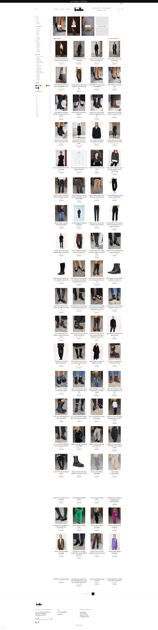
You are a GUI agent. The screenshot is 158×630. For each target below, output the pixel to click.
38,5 (37, 115)
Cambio (38, 77)
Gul (42, 85)
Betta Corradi (39, 68)
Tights (38, 47)
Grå (40, 85)
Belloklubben (107, 8)
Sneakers (38, 44)
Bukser (38, 30)
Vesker (38, 22)
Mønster (49, 85)
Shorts (38, 40)
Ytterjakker (39, 51)
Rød (36, 88)
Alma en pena (39, 61)
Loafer (38, 36)
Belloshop (39, 66)
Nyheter (68, 9)
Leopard (47, 85)
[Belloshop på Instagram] (36, 622)
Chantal (38, 79)
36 (37, 108)
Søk (58, 610)
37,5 (37, 112)
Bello (38, 64)
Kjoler (38, 34)
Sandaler (38, 38)
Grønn (38, 85)
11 (89, 594)
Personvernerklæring (62, 612)
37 (37, 110)
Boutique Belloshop (40, 72)
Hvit (44, 85)
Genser (38, 31)
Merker (57, 9)
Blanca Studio (39, 71)
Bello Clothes (39, 65)
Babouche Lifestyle (40, 62)
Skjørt (38, 41)
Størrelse (38, 91)
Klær (37, 19)
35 (37, 106)
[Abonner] (51, 618)
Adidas (38, 58)
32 (37, 103)
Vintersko (38, 50)
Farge (37, 83)
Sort (38, 88)
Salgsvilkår (59, 614)
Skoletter (38, 43)
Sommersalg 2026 (102, 10)
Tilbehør (38, 23)
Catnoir (38, 78)
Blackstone (39, 69)
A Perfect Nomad (40, 56)
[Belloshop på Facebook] (38, 622)
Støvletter (38, 46)
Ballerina (38, 28)
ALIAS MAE (38, 59)
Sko (37, 20)
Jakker (38, 33)
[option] (79, 1)
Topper (38, 48)
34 (37, 105)
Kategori (38, 26)
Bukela (38, 74)
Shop (62, 9)
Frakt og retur (97, 8)
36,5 (37, 109)
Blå (36, 85)
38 (37, 113)
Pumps (38, 37)
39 (37, 116)
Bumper (38, 75)
